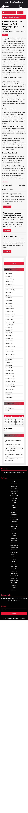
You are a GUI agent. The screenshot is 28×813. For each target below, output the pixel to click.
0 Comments (17, 196)
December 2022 (9, 378)
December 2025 (9, 284)
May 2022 (8, 397)
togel (7, 410)
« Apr (5, 430)
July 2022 (8, 392)
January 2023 (9, 376)
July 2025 (8, 295)
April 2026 (8, 273)
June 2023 (8, 362)
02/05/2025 (7, 196)
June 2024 (8, 330)
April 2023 (8, 367)
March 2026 (8, 276)
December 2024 (9, 314)
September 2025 (9, 289)
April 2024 (8, 335)
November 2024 (9, 316)
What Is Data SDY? (10, 236)
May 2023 (8, 365)
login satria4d (5, 181)
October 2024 (9, 319)
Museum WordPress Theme (9, 618)
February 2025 (9, 308)
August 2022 (8, 389)
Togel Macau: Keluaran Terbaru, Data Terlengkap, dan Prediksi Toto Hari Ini (13, 215)
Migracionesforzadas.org (14, 2)
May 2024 (8, 332)
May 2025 (8, 300)
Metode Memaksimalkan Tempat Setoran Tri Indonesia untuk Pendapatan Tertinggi (14, 454)
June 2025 (8, 297)
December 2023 (9, 346)
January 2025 (9, 311)
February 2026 (9, 279)
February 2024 (9, 340)
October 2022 (9, 384)
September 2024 (9, 322)
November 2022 (9, 381)
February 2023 (9, 373)
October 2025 (9, 287)
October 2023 (9, 351)
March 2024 (8, 338)
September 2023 (9, 354)
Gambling (20, 12)
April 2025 (8, 303)
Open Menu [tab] (7, 6)
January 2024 (9, 343)
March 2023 (8, 370)
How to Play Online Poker (12, 194)
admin (11, 31)
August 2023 (8, 357)
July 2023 (8, 359)
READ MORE (7, 207)
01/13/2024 (7, 219)
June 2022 (8, 394)
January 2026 (9, 281)
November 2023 (9, 349)
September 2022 (9, 386)
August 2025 (8, 292)
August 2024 (8, 324)
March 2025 (8, 306)
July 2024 (8, 327)
